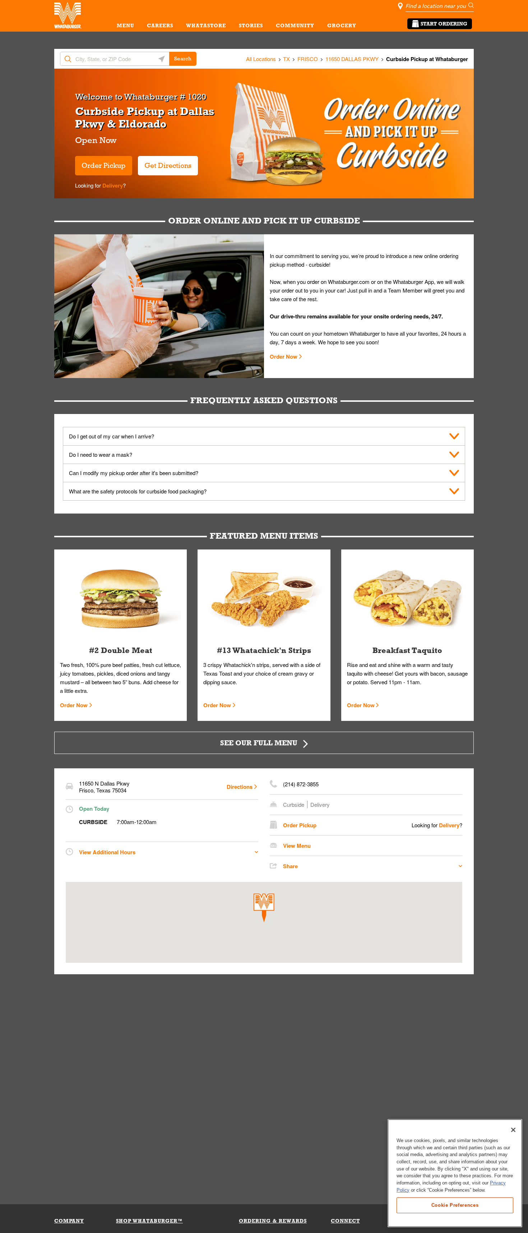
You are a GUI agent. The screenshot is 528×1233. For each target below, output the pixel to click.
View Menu (297, 846)
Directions (240, 787)
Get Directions (164, 162)
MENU (125, 25)
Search (182, 58)
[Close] (513, 1130)
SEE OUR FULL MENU (258, 743)
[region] (455, 1173)
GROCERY (341, 25)
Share (290, 866)
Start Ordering (444, 23)
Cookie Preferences (455, 1204)
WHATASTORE (206, 25)
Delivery (112, 185)
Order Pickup (104, 165)
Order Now (283, 356)
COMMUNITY (295, 25)
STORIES (251, 25)
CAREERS (160, 25)
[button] (264, 908)
